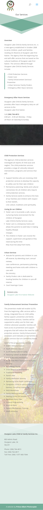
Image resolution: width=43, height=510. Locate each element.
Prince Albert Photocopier (26, 507)
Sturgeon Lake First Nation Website (20, 295)
